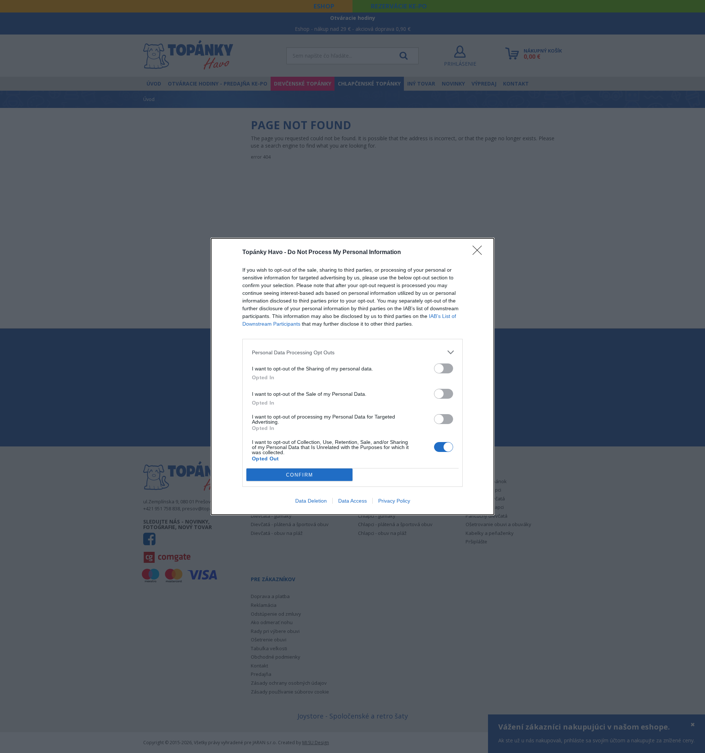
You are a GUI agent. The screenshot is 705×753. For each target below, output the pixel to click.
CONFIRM (299, 475)
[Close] (480, 253)
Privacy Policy (394, 501)
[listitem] (352, 352)
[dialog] (352, 376)
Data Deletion (311, 501)
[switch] (443, 368)
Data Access (352, 501)
